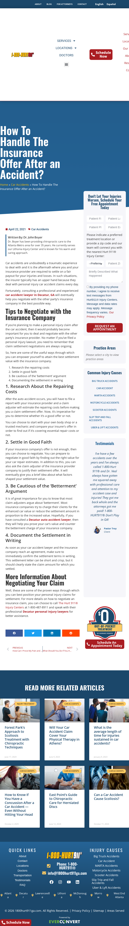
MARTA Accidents (104, 395)
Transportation (23, 875)
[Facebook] (51, 882)
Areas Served (115, 911)
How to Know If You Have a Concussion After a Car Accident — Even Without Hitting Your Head (19, 805)
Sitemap (98, 911)
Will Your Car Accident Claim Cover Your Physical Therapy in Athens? (64, 735)
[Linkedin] (77, 882)
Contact (22, 860)
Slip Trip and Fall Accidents (100, 418)
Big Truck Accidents (105, 381)
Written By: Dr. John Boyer (25, 237)
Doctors (66, 55)
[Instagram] (60, 882)
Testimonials (22, 880)
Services (64, 41)
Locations (64, 48)
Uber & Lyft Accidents (104, 427)
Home (4, 184)
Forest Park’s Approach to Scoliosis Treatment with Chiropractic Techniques (17, 737)
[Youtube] (69, 882)
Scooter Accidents (105, 410)
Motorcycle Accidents (104, 403)
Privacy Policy (81, 911)
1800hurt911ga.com (28, 911)
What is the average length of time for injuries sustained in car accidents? (107, 735)
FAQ (22, 884)
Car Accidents (20, 184)
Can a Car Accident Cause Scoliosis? (108, 797)
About (22, 856)
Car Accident (104, 388)
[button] (66, 64)
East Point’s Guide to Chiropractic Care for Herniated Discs (64, 801)
